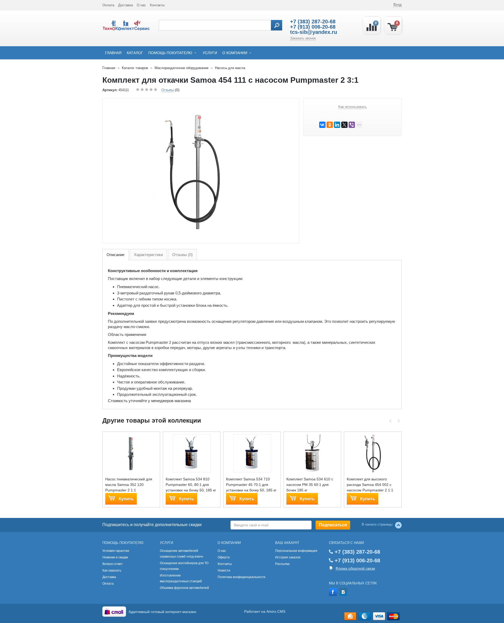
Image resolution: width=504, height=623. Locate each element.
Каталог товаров (135, 68)
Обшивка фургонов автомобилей (184, 588)
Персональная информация (296, 551)
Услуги (210, 53)
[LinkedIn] (337, 125)
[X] (344, 125)
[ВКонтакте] (322, 125)
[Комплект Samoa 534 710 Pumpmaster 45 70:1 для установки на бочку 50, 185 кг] (252, 453)
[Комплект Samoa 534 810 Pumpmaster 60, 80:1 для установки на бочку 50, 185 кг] (192, 453)
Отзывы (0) (182, 254)
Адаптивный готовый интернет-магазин (162, 612)
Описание (115, 254)
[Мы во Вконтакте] (343, 592)
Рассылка (282, 564)
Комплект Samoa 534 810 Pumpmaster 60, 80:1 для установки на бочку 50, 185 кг (191, 484)
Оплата (108, 5)
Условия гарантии (115, 551)
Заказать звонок (303, 38)
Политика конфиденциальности (241, 577)
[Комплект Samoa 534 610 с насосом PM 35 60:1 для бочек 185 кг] (312, 453)
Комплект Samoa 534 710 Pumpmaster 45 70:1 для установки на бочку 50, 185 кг (251, 484)
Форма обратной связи (355, 568)
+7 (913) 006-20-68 (312, 27)
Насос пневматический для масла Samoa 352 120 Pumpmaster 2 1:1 (128, 484)
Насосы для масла (230, 68)
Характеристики (148, 254)
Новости (224, 570)
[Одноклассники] (330, 125)
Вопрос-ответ (112, 564)
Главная (113, 53)
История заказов (287, 557)
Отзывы (167, 90)
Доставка (125, 5)
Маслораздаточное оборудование (181, 68)
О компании (234, 53)
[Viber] (352, 125)
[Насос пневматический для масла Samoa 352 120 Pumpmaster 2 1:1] (131, 453)
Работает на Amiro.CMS (264, 611)
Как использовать (352, 107)
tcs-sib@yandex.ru (313, 32)
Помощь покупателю (170, 53)
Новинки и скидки (115, 557)
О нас (141, 5)
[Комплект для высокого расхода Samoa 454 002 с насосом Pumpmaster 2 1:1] (373, 453)
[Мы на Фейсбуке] (333, 592)
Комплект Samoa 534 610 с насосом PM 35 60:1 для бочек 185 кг (309, 484)
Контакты (157, 5)
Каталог (135, 53)
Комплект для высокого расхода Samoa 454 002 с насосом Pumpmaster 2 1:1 (370, 484)
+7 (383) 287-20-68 (312, 21)
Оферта (224, 557)
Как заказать (111, 570)
